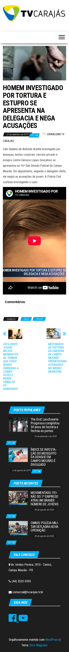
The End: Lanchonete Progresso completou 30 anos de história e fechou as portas (45, 425)
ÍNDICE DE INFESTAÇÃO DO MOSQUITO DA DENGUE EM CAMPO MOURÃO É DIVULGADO (44, 457)
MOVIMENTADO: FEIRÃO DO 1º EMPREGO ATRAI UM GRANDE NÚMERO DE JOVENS (44, 498)
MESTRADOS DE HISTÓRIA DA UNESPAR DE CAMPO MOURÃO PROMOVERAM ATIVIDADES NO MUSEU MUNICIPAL (57, 357)
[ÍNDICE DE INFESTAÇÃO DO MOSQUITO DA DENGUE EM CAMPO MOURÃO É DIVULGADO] (18, 454)
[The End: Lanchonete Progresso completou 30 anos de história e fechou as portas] (18, 424)
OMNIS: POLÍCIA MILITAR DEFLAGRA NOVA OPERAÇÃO (45, 526)
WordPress (52, 639)
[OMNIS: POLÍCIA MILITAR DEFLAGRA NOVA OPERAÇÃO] (18, 528)
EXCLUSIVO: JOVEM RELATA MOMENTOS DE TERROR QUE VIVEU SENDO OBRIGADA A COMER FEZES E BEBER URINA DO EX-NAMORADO (10, 366)
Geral (26, 319)
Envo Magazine (39, 645)
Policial (39, 319)
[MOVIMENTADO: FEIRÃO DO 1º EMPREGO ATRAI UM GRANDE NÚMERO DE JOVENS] (18, 498)
